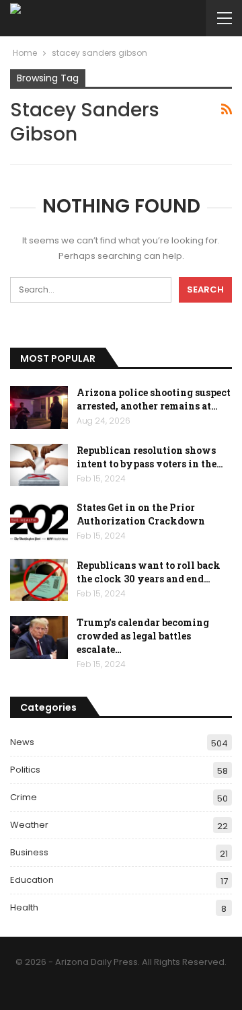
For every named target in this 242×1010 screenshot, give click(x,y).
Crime (23, 797)
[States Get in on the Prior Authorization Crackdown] (39, 522)
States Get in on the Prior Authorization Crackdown (141, 514)
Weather (29, 824)
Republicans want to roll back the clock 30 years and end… (148, 572)
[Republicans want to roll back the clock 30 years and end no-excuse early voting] (39, 580)
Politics (25, 769)
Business (29, 852)
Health (24, 907)
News (22, 742)
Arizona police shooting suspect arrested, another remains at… (154, 399)
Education (32, 879)
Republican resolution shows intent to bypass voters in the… (150, 457)
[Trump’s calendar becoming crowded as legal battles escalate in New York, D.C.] (39, 637)
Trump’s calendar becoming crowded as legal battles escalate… (143, 636)
